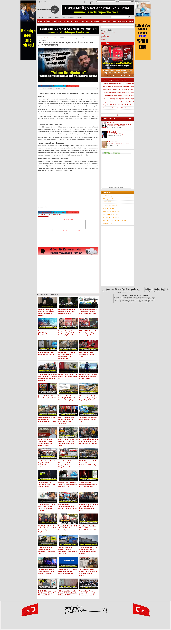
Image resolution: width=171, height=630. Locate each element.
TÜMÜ (129, 118)
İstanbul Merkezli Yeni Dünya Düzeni (117, 124)
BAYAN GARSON (107, 223)
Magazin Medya (122, 21)
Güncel (40, 21)
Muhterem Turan (112, 132)
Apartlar (79, 17)
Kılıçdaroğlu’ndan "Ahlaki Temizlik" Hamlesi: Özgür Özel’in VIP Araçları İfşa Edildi (118, 95)
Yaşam (114, 21)
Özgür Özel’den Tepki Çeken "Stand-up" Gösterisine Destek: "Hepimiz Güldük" (88, 528)
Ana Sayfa (41, 17)
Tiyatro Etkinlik (105, 36)
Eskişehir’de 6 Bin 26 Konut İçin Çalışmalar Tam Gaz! (118, 105)
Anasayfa (40, 38)
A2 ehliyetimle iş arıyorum (110, 196)
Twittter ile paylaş (60, 86)
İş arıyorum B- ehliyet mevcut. (111, 214)
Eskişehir (117, 115)
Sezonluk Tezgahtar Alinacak (111, 217)
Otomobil (76, 21)
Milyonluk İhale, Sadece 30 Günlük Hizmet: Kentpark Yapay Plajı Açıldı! (118, 111)
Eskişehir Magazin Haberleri (51, 38)
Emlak (63, 17)
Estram (102, 33)
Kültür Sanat (61, 21)
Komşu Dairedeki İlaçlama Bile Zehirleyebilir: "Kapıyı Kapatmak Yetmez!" (67, 311)
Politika (53, 21)
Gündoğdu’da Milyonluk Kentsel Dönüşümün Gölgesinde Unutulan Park (118, 108)
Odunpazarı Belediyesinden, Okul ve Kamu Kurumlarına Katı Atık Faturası (88, 376)
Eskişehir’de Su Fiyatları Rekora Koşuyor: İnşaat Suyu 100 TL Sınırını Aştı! (118, 102)
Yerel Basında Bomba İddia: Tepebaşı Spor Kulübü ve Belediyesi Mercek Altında (88, 311)
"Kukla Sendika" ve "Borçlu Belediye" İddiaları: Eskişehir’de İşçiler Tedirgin (47, 419)
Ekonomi (69, 21)
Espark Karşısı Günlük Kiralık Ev (157, 290)
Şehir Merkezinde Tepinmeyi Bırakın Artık (119, 144)
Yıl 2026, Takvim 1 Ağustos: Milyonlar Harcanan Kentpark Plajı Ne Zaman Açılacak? (118, 98)
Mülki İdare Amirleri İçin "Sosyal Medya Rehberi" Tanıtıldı (86, 354)
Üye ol (87, 2)
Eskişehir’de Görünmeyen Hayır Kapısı (118, 134)
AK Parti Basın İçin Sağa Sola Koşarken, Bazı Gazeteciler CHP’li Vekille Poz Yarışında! (88, 441)
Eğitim (87, 21)
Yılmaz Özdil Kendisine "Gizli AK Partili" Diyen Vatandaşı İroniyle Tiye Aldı (67, 528)
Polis (44, 21)
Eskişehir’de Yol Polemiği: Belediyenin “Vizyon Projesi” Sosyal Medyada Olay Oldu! (88, 398)
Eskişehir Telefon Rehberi (108, 32)
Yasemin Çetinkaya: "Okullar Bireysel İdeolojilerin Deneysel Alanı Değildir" (67, 571)
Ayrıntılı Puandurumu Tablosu (116, 187)
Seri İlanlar (71, 17)
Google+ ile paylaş (74, 86)
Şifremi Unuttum (96, 3)
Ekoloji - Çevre (106, 21)
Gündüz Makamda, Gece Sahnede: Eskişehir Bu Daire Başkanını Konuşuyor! (47, 571)
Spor (48, 21)
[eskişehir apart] (68, 34)
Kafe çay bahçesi (108, 199)
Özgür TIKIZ (111, 142)
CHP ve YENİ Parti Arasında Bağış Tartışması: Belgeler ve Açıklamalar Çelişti (88, 333)
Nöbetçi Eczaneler (106, 35)
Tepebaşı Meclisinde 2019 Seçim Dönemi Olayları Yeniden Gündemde (118, 83)
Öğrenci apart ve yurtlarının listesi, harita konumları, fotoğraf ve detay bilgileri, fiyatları (121, 290)
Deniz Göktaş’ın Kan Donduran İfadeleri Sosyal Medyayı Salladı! (46, 484)
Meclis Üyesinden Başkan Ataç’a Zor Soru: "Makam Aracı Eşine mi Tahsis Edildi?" (118, 89)
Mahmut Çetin (111, 122)
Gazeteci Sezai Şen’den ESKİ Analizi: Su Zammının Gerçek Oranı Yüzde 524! (67, 484)
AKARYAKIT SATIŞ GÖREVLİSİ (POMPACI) (114, 220)
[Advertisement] (68, 190)
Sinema (56, 17)
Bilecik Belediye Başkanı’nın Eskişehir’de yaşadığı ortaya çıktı (67, 376)
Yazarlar (131, 21)
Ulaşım (102, 38)
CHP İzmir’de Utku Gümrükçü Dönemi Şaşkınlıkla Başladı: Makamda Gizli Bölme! (67, 593)
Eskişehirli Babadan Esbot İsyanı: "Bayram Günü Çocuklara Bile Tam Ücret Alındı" (118, 92)
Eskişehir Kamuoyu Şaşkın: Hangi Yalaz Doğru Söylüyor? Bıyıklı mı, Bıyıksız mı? (67, 333)
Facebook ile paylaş (46, 86)
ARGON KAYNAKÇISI (108, 208)
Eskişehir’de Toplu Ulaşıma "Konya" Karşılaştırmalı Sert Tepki (88, 419)
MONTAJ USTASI (108, 202)
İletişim (49, 17)
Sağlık (82, 21)
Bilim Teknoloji (95, 21)
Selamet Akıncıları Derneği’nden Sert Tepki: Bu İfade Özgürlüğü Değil (88, 484)
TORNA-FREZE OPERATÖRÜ (111, 205)
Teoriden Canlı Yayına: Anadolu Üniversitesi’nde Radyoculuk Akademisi (87, 593)
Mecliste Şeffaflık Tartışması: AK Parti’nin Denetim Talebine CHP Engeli (67, 506)
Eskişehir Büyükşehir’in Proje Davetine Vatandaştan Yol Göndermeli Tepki (47, 593)
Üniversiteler (104, 39)
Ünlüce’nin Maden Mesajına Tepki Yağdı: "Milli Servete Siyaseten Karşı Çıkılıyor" (67, 398)
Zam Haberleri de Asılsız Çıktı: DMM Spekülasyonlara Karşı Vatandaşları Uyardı (47, 333)
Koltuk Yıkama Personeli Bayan (111, 211)
